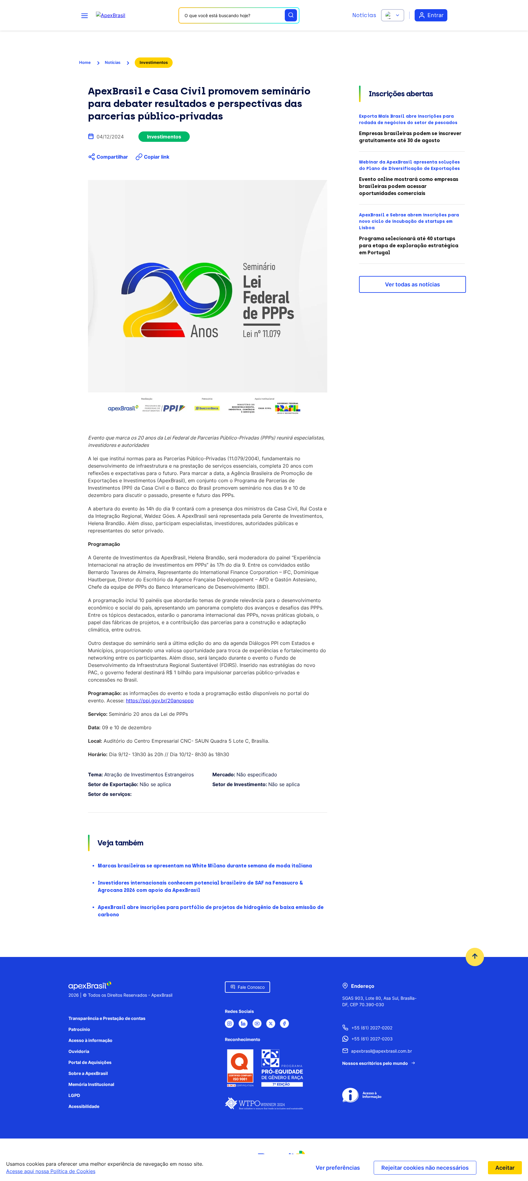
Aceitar (505, 1167)
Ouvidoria (78, 1051)
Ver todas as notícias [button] (412, 284)
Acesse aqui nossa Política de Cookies (50, 1171)
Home (85, 62)
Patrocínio (79, 1029)
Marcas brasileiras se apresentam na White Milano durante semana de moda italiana (205, 866)
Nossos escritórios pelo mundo (375, 1063)
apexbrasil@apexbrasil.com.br (381, 1051)
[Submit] (291, 15)
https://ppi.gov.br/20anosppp (160, 700)
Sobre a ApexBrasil (88, 1073)
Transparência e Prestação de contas (106, 1018)
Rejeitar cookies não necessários (425, 1167)
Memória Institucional (91, 1084)
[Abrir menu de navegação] (85, 15)
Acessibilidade (83, 1106)
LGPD (74, 1095)
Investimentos (154, 62)
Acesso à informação (90, 1040)
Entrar (435, 15)
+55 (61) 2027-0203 (372, 1038)
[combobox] (238, 15)
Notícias (364, 15)
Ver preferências (338, 1167)
